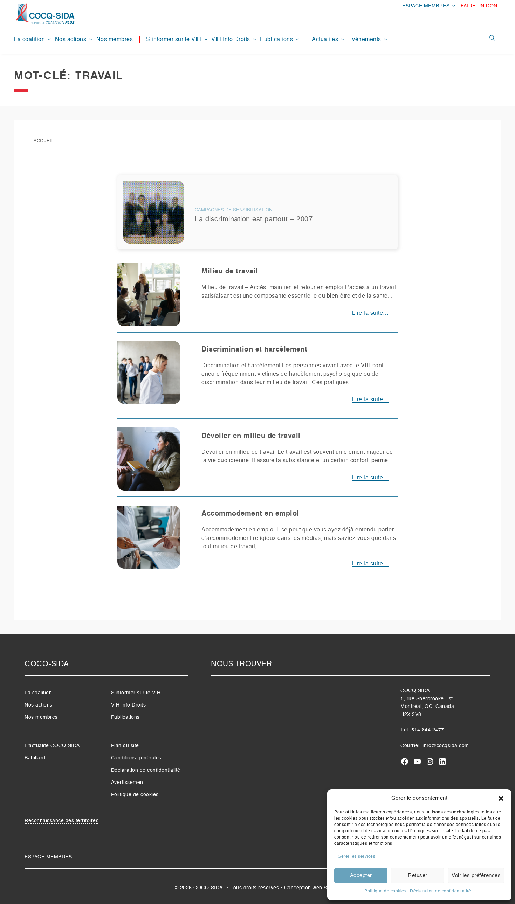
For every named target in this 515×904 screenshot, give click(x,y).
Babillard (35, 758)
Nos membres (114, 39)
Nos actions (71, 39)
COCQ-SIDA (207, 887)
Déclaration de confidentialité (440, 891)
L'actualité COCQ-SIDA (52, 745)
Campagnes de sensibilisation (233, 210)
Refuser (417, 875)
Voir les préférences (476, 875)
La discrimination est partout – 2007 (254, 219)
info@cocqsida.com (446, 745)
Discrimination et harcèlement (254, 349)
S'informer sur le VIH (136, 692)
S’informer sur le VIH (173, 39)
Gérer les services (356, 857)
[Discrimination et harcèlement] (148, 375)
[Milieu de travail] (148, 297)
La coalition (29, 39)
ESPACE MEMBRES (425, 6)
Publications (276, 39)
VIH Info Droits (230, 39)
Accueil (44, 141)
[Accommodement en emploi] (148, 540)
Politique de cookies (385, 891)
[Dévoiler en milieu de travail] (148, 462)
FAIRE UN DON (479, 6)
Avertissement (128, 782)
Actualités (325, 39)
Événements (364, 39)
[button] (500, 798)
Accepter (361, 875)
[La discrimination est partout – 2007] (153, 215)
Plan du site (125, 745)
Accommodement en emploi (250, 513)
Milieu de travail (229, 271)
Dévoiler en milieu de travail (251, 436)
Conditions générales (136, 758)
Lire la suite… (370, 313)
